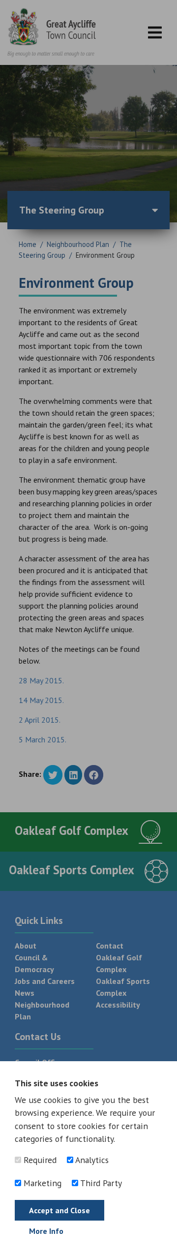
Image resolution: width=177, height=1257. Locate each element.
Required (39, 1159)
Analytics (91, 1159)
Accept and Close (59, 1210)
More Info (46, 1231)
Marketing (41, 1183)
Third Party (100, 1183)
